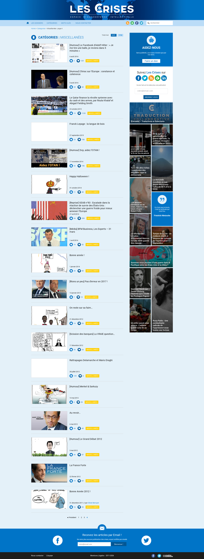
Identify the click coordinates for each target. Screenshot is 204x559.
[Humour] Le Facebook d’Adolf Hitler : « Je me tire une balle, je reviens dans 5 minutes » (91, 48)
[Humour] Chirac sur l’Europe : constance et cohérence (92, 73)
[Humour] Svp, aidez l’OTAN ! (84, 150)
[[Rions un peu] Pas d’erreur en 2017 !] (49, 289)
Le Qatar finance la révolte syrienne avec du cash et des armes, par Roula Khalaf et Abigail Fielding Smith (91, 100)
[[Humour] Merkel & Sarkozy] (49, 394)
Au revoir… (75, 412)
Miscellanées (61, 37)
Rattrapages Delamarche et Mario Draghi (91, 360)
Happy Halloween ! (79, 176)
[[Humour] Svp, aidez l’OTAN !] (49, 158)
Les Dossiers (37, 23)
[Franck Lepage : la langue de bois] (49, 131)
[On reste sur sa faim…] (49, 315)
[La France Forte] (49, 473)
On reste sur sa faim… (81, 307)
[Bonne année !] (49, 263)
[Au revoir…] (49, 420)
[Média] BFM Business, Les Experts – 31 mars (90, 230)
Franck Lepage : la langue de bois (87, 123)
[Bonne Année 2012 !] (49, 499)
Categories (41, 28)
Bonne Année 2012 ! (80, 491)
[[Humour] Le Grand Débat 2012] (49, 446)
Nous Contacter (83, 23)
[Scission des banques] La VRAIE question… (92, 334)
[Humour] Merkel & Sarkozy (84, 386)
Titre (120, 35)
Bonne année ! (77, 255)
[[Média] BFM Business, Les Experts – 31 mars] (49, 236)
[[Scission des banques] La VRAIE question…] (49, 341)
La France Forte (78, 465)
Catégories (52, 23)
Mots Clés (66, 23)
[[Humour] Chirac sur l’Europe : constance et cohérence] (49, 79)
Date (114, 35)
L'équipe (49, 556)
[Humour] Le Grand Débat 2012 (86, 439)
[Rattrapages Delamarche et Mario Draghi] (49, 368)
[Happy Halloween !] (49, 184)
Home (33, 28)
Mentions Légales (97, 556)
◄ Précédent (71, 517)
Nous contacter (37, 556)
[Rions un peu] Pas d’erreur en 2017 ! (89, 281)
